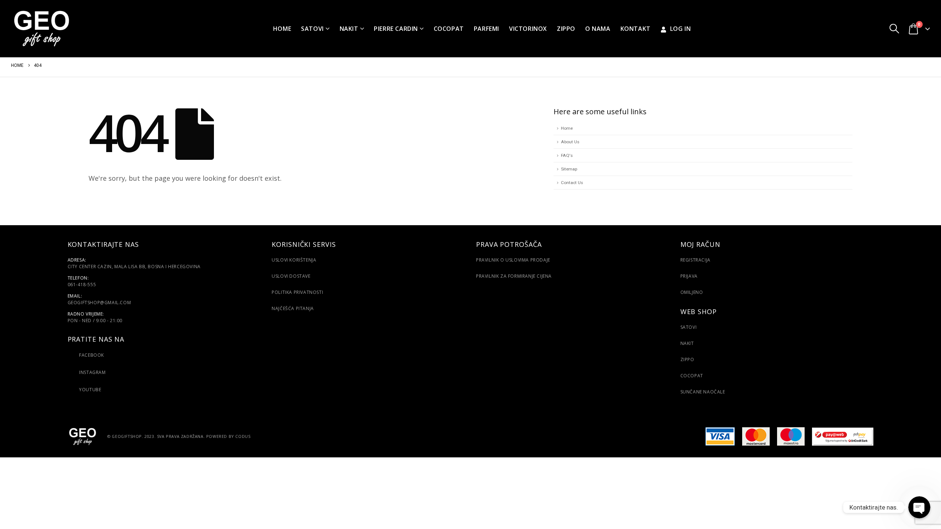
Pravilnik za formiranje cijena (514, 276)
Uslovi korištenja (294, 260)
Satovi (312, 29)
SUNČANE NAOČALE (702, 392)
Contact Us (572, 182)
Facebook (91, 355)
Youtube (89, 389)
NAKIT (687, 343)
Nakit (349, 29)
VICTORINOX (528, 29)
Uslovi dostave (291, 276)
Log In (680, 29)
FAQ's (567, 155)
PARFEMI (486, 29)
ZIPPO (687, 359)
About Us (570, 141)
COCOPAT (449, 29)
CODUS (242, 436)
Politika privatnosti (297, 292)
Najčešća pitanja (293, 308)
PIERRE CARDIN (396, 29)
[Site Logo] (41, 28)
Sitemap (569, 169)
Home (282, 29)
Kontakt (635, 29)
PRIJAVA (689, 276)
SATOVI (688, 327)
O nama (598, 29)
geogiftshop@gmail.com (99, 302)
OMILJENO (691, 292)
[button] (894, 28)
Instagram (92, 372)
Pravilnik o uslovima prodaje (513, 260)
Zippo (566, 29)
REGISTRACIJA (695, 260)
